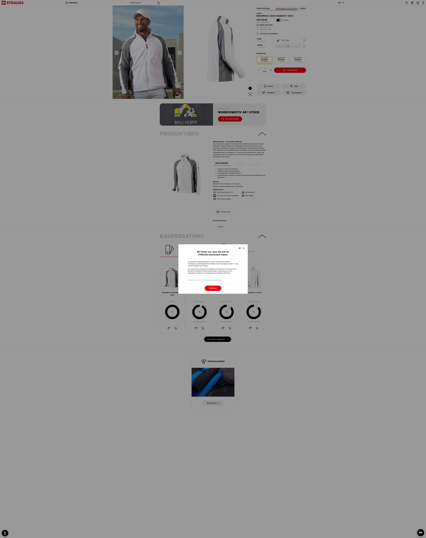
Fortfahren (213, 288)
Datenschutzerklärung (214, 280)
